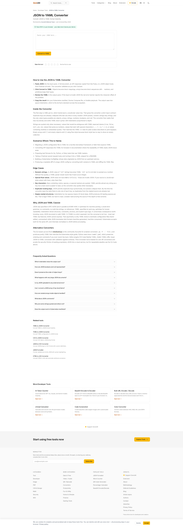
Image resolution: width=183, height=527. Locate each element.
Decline (138, 523)
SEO (34, 498)
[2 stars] (48, 64)
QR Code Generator (99, 482)
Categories (100, 3)
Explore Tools (140, 439)
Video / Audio (67, 478)
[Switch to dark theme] (148, 3)
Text (34, 475)
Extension (122, 3)
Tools (93, 3)
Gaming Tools (67, 501)
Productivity (67, 488)
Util (36, 3)
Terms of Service (128, 510)
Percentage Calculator (100, 485)
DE (144, 3)
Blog (109, 3)
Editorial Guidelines (129, 488)
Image (35, 482)
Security (35, 494)
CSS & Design (37, 488)
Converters (67, 485)
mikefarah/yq (57, 232)
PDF (34, 485)
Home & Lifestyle (68, 494)
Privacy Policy (127, 507)
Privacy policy (43, 524)
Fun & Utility (67, 491)
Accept (146, 523)
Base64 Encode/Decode (101, 488)
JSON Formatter (98, 475)
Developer (36, 478)
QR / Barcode (67, 482)
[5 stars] (57, 64)
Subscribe (89, 461)
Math (34, 491)
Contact (125, 501)
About (115, 3)
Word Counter (98, 478)
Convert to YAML (43, 53)
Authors (125, 498)
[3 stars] (51, 64)
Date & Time (67, 475)
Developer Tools (43, 10)
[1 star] (45, 64)
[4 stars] (54, 64)
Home (35, 10)
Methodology (127, 485)
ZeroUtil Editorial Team (48, 22)
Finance (65, 498)
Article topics (127, 494)
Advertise (126, 504)
